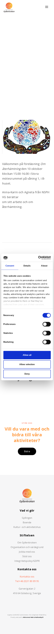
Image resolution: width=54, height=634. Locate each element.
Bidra (27, 451)
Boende (27, 522)
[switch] (46, 324)
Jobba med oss (27, 551)
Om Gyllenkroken (27, 542)
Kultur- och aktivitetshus (27, 527)
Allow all (27, 355)
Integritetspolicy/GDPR (27, 561)
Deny (27, 374)
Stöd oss (27, 556)
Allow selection (27, 364)
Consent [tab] (9, 265)
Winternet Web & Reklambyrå (33, 617)
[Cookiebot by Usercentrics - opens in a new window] (38, 258)
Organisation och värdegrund (27, 547)
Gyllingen (27, 517)
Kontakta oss (27, 576)
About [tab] (44, 265)
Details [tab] (27, 265)
